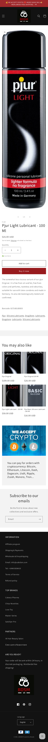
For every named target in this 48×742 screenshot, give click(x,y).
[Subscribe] (40, 519)
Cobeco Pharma (12, 597)
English (23, 722)
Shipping (13, 240)
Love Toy (9, 609)
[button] (3, 16)
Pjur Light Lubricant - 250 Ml (12, 409)
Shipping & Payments (14, 550)
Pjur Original (6, 376)
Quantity (5, 245)
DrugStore (29, 315)
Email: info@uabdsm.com (16, 562)
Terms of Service (12, 574)
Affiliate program (12, 544)
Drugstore (6, 319)
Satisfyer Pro (10, 621)
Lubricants (40, 315)
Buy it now (24, 271)
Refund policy (11, 580)
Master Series (11, 615)
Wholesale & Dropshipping (16, 556)
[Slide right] (30, 217)
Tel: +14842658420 (13, 568)
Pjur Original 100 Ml (31, 376)
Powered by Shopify (28, 737)
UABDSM (20, 737)
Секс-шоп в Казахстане (16, 645)
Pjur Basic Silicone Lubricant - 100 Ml (34, 410)
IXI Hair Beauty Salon (14, 638)
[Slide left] (18, 217)
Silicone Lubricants (15, 315)
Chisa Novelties (12, 603)
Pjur (3, 315)
